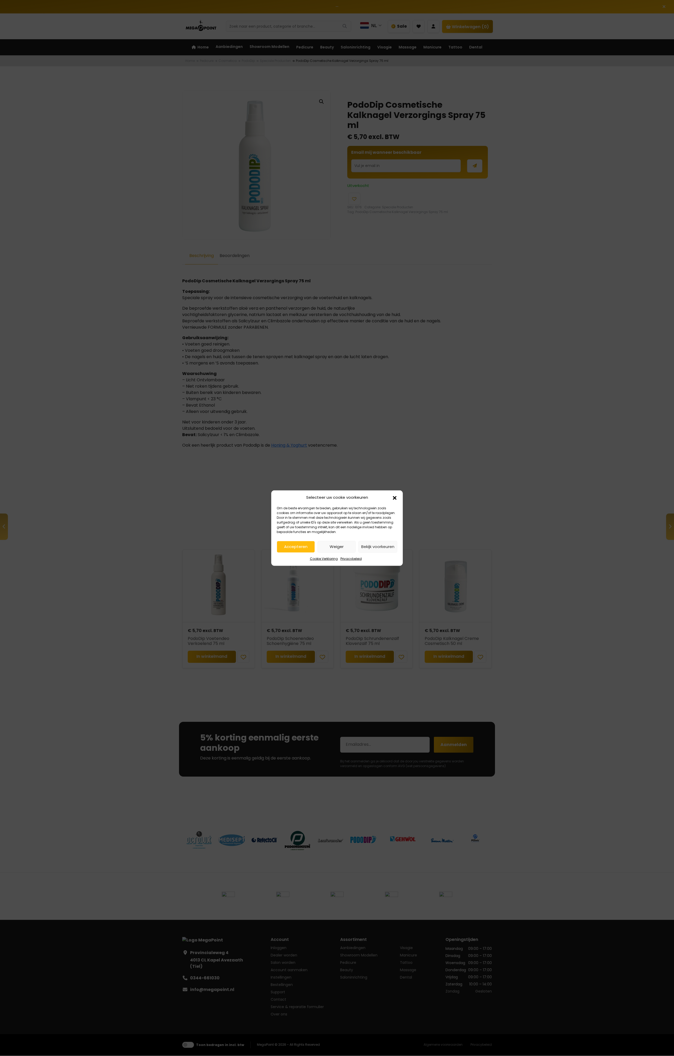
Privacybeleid (351, 558)
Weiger (337, 546)
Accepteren (296, 546)
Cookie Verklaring (324, 558)
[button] (394, 497)
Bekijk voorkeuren (377, 546)
